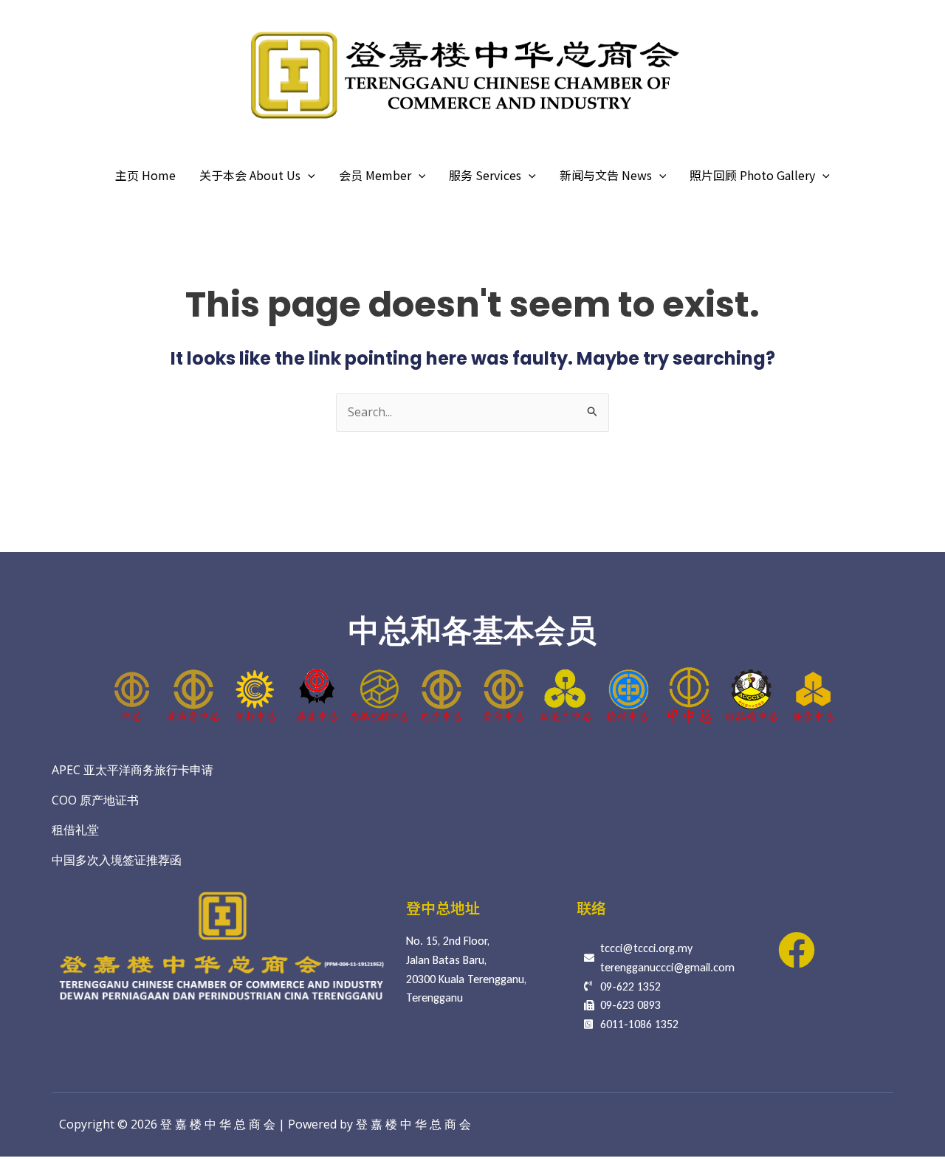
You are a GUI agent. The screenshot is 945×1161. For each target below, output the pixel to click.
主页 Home (145, 175)
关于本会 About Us (249, 175)
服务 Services (485, 175)
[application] (307, 175)
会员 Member (375, 175)
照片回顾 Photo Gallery (752, 175)
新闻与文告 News (606, 175)
